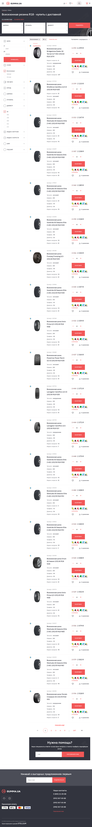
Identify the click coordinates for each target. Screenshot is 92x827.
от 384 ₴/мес (75, 172)
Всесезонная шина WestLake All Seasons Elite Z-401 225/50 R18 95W (57, 188)
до (4, 51)
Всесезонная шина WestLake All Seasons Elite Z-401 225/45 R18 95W (57, 120)
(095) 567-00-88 (59, 803)
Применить (14, 59)
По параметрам (7, 19)
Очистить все (53, 39)
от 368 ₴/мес (75, 104)
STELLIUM (22, 823)
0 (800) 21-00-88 (59, 794)
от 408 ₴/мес (75, 375)
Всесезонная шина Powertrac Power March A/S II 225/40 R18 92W (56, 358)
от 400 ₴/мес (75, 240)
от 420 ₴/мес (75, 545)
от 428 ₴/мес (75, 646)
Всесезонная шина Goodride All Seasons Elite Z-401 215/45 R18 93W (56, 290)
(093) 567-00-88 (59, 798)
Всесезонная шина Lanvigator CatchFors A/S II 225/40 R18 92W (57, 392)
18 (43, 39)
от (4, 46)
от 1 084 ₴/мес (75, 68)
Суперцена (37, 46)
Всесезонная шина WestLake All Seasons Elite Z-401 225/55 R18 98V (57, 663)
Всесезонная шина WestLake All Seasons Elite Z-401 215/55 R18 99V (57, 493)
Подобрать (79, 25)
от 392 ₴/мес (75, 206)
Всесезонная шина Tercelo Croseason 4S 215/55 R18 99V (57, 696)
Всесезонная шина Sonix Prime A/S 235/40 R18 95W (56, 324)
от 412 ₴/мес (75, 511)
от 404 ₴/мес (75, 273)
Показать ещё (59, 725)
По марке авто (19, 19)
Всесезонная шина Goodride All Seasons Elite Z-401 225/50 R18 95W (56, 459)
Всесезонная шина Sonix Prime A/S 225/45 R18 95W (56, 595)
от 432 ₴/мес (75, 714)
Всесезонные (34, 39)
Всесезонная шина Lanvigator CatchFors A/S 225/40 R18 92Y (56, 425)
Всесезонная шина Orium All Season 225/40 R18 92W (56, 561)
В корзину (78, 60)
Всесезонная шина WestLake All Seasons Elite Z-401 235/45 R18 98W (57, 629)
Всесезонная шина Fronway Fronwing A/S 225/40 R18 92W (55, 256)
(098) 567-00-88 (59, 807)
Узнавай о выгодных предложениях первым (46, 774)
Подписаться (59, 780)
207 (74, 730)
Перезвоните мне (73, 754)
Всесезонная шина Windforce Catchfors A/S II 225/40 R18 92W (57, 87)
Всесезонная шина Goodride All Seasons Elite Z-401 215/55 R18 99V (56, 527)
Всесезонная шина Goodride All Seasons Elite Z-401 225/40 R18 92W (56, 222)
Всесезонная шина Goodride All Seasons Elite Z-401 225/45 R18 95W (56, 154)
